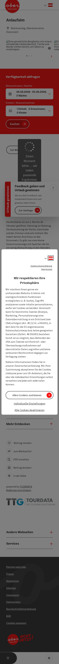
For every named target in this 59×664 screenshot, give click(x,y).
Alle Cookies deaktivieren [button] (29, 410)
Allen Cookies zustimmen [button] (26, 395)
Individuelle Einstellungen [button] (29, 403)
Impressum (46, 269)
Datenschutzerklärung (41, 265)
